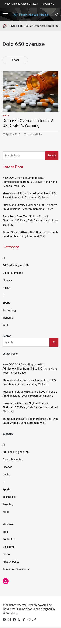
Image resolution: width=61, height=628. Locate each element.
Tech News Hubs (33, 134)
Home (6, 554)
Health (6, 115)
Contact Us (9, 539)
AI (4, 258)
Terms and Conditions (16, 569)
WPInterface (10, 613)
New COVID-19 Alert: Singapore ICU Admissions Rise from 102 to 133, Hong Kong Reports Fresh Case (30, 182)
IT (4, 295)
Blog (5, 531)
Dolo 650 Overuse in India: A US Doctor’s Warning (28, 123)
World (6, 325)
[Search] (53, 342)
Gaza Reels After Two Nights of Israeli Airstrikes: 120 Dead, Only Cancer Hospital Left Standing (30, 220)
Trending (8, 317)
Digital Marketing (13, 272)
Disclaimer (9, 546)
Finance (7, 280)
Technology (9, 310)
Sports (6, 302)
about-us (8, 524)
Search (52, 155)
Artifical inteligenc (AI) (16, 265)
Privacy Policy (11, 561)
